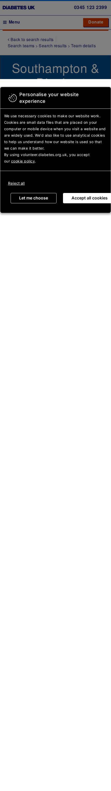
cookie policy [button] (23, 161)
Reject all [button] (16, 183)
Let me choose (33, 197)
